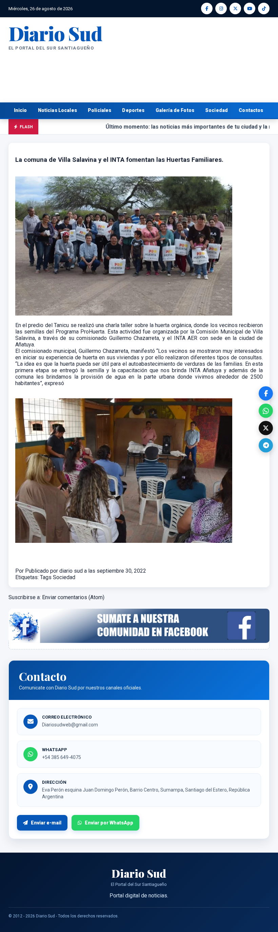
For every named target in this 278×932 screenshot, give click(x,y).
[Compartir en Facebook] (266, 393)
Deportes (133, 110)
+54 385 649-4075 (61, 757)
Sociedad (216, 110)
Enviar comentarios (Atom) (73, 597)
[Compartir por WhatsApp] (266, 411)
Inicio (20, 110)
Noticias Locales (57, 110)
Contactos (251, 110)
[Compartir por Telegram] (266, 445)
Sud (55, 33)
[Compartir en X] (266, 428)
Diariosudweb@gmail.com (70, 724)
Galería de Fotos (175, 110)
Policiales (100, 110)
